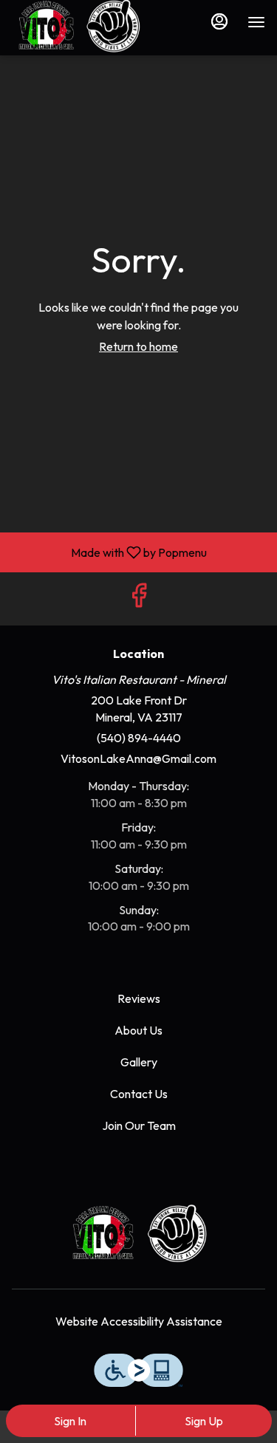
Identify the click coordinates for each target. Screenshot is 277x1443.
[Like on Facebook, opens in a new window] (139, 598)
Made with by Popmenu (109, 551)
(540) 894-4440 (139, 737)
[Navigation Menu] (256, 22)
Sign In (70, 1420)
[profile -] (219, 21)
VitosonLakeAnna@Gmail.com (138, 758)
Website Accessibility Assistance (138, 1321)
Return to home (138, 346)
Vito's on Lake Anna (138, 1233)
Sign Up (204, 1420)
